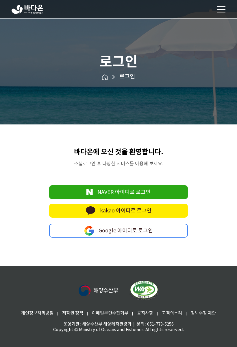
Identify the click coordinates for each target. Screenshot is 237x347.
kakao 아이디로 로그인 (125, 211)
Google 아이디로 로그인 (126, 231)
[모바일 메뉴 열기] (221, 9)
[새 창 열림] (98, 290)
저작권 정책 (72, 313)
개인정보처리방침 (37, 313)
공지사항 (145, 313)
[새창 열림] (143, 290)
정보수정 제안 (203, 313)
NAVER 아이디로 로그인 (124, 192)
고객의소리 (172, 313)
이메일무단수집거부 (110, 313)
